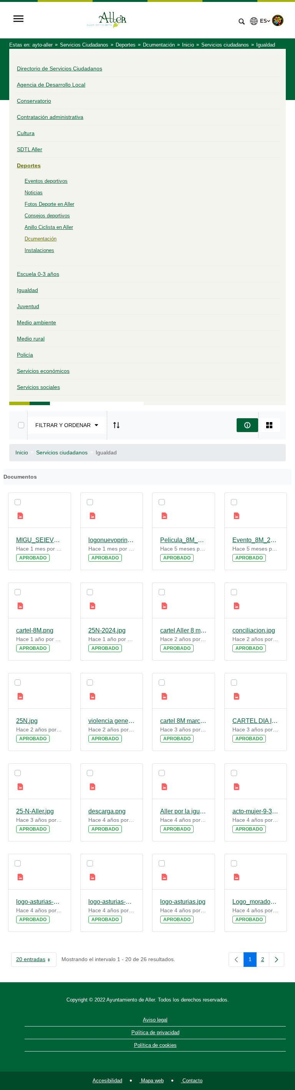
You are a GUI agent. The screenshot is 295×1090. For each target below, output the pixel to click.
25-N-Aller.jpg (35, 811)
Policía (25, 355)
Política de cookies (155, 1045)
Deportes (29, 165)
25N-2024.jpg (107, 630)
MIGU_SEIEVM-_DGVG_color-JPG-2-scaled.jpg (39, 540)
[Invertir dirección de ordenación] (116, 425)
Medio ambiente (36, 322)
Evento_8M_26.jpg (255, 540)
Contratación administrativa (50, 117)
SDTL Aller (29, 149)
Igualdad (27, 290)
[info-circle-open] (247, 425)
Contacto (191, 1080)
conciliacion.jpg (253, 630)
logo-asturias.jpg (183, 901)
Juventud (28, 306)
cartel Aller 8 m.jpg (183, 630)
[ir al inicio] (264, 1044)
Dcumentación (40, 239)
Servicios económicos (43, 371)
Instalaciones (39, 250)
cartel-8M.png (34, 630)
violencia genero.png (111, 721)
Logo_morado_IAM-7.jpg (255, 901)
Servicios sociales (38, 387)
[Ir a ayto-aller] (130, 19)
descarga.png (107, 811)
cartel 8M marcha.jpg (183, 721)
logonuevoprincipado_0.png (111, 540)
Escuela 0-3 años (38, 274)
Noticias (34, 192)
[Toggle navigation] (18, 19)
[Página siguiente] (276, 959)
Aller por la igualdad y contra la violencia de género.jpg (183, 811)
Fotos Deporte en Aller (49, 204)
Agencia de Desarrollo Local (51, 85)
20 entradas (36, 960)
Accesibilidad (107, 1080)
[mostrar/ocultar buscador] (241, 22)
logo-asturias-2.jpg (39, 901)
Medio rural (31, 339)
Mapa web (151, 1080)
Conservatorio (34, 101)
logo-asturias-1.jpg (111, 901)
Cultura (26, 133)
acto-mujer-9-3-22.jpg (255, 811)
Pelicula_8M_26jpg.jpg (183, 540)
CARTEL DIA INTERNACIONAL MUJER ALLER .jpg (255, 721)
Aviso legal (155, 1020)
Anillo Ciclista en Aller (49, 227)
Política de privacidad (155, 1032)
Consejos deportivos (47, 216)
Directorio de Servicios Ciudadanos (59, 68)
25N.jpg (27, 721)
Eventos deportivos (46, 181)
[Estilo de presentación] (269, 425)
